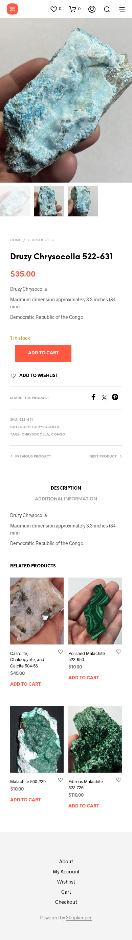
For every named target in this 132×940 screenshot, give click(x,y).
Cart (66, 892)
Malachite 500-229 (28, 781)
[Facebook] (96, 398)
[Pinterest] (117, 398)
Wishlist (66, 881)
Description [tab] (66, 488)
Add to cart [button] (25, 684)
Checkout (66, 902)
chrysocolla (35, 435)
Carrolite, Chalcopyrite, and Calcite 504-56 (27, 659)
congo (58, 435)
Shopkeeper (79, 917)
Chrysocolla (41, 240)
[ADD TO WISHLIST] (61, 652)
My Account (66, 871)
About (66, 861)
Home (15, 240)
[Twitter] (107, 398)
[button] (55, 8)
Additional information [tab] (66, 499)
